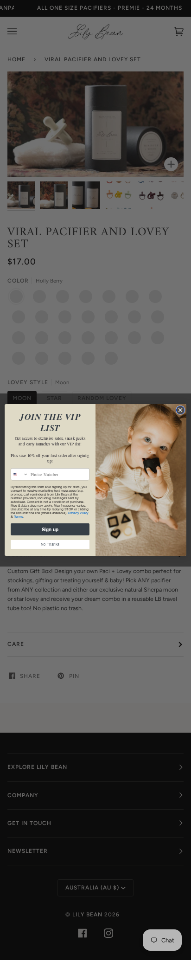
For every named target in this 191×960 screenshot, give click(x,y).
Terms (18, 517)
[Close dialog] (180, 410)
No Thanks (50, 544)
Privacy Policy (78, 513)
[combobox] (19, 474)
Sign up (50, 529)
